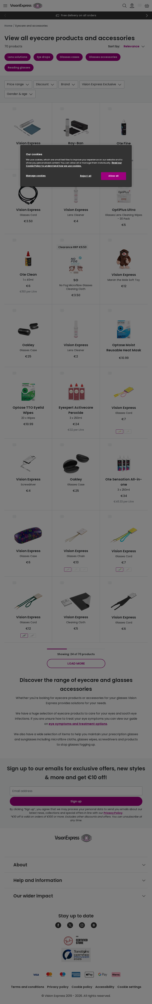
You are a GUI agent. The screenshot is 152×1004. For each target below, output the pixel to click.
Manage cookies (36, 175)
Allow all (113, 175)
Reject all (85, 175)
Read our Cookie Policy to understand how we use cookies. (74, 164)
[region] (76, 166)
